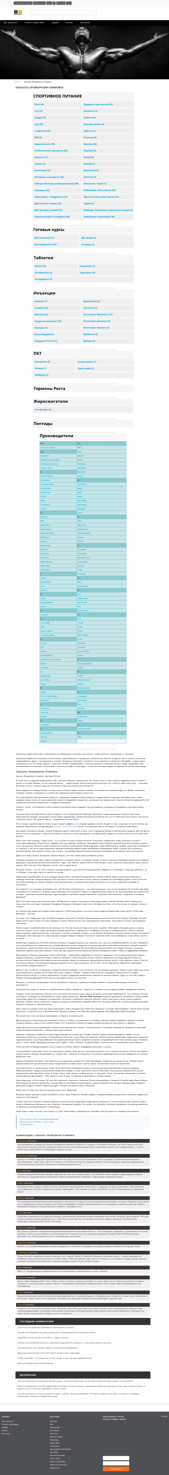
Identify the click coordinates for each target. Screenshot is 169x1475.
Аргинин (53, 1421)
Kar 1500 (54, 1452)
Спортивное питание (23, 3)
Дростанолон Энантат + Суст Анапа (37, 1122)
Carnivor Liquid (56, 1437)
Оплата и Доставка (34, 23)
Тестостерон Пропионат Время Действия (39, 1119)
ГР (54, 3)
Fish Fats (54, 1434)
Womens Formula (57, 1455)
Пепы (68, 3)
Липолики (61, 3)
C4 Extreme (55, 1446)
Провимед (54, 1440)
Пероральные (39, 3)
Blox (52, 1424)
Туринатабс (55, 1427)
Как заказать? (10, 23)
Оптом (69, 23)
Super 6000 (55, 1443)
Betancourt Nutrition (58, 1465)
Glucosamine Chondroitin (60, 1449)
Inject (49, 3)
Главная (5, 1417)
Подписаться (116, 1469)
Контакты (85, 23)
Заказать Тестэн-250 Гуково (66, 826)
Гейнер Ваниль (26, 1124)
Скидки (55, 23)
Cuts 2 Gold (55, 1458)
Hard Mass (54, 1430)
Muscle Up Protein (57, 1462)
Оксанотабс (55, 1468)
